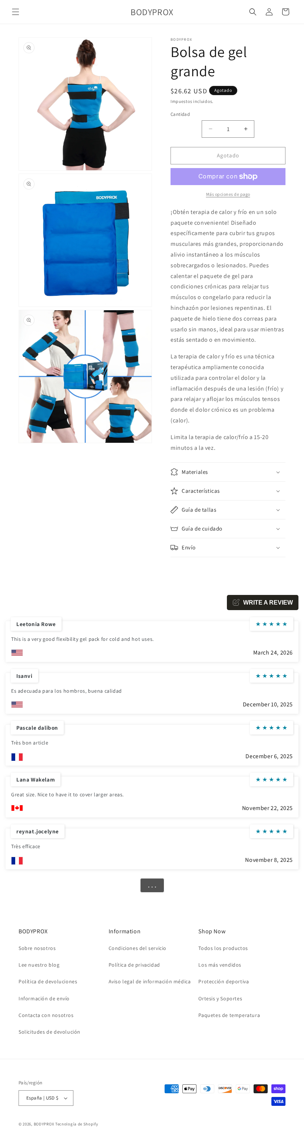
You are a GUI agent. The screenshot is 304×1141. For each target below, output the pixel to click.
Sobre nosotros (37, 948)
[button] (15, 12)
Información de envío (44, 998)
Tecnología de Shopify (76, 1124)
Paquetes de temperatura (229, 1015)
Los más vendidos (219, 964)
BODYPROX (44, 1124)
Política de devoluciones (48, 981)
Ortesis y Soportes (220, 998)
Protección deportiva (223, 981)
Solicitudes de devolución (49, 1031)
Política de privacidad (134, 964)
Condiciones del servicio (137, 948)
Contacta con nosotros (46, 1015)
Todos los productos (223, 948)
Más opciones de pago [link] (228, 194)
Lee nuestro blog (39, 964)
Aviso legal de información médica (150, 981)
